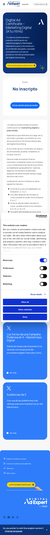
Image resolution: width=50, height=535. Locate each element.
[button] (4, 4)
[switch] (43, 268)
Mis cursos (10, 473)
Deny (25, 317)
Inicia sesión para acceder (25, 105)
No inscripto (25, 89)
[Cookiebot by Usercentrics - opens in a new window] (36, 216)
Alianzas (9, 468)
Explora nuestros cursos (16, 459)
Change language (13, 531)
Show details (36, 294)
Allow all (25, 302)
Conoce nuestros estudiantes (18, 464)
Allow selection (25, 309)
